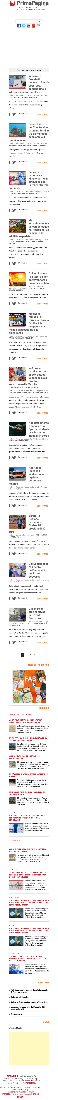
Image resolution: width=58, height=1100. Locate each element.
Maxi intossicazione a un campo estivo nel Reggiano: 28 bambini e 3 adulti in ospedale (29, 228)
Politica (12, 97)
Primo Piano (40, 145)
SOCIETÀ (13, 925)
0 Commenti (22, 114)
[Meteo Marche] (15, 1028)
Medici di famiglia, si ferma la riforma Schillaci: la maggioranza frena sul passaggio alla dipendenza (29, 323)
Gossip (22, 193)
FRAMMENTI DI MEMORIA (20, 714)
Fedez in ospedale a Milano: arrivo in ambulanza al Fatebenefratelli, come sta (29, 180)
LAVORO (12, 813)
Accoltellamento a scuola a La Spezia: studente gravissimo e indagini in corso (39, 429)
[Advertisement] (29, 46)
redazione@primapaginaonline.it (20, 1092)
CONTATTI (6, 1094)
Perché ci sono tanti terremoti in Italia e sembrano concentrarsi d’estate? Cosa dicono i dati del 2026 (28, 875)
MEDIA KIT (11, 1076)
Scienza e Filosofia (19, 997)
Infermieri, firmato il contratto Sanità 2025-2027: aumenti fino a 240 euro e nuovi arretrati (29, 84)
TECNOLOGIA (15, 953)
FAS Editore (5, 1088)
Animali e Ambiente (17, 145)
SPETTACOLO (15, 897)
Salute (20, 97)
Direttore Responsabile (20, 1094)
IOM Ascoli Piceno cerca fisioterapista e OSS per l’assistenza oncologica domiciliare (28, 818)
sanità (27, 97)
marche (12, 393)
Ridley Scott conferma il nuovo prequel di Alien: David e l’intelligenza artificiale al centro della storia (29, 903)
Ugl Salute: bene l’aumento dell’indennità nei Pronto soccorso (38, 570)
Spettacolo (31, 193)
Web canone (16, 1014)
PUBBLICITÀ (30, 1083)
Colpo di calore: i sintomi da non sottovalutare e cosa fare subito (39, 278)
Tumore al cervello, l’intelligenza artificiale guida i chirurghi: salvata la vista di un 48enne (27, 959)
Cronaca (31, 145)
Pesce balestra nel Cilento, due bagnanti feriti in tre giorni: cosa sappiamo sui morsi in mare (29, 132)
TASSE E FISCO (16, 840)
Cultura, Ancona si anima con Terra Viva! (29, 1002)
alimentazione (17, 241)
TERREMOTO (14, 870)
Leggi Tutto (42, 114)
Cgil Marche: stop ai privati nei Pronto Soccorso (37, 613)
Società (33, 97)
